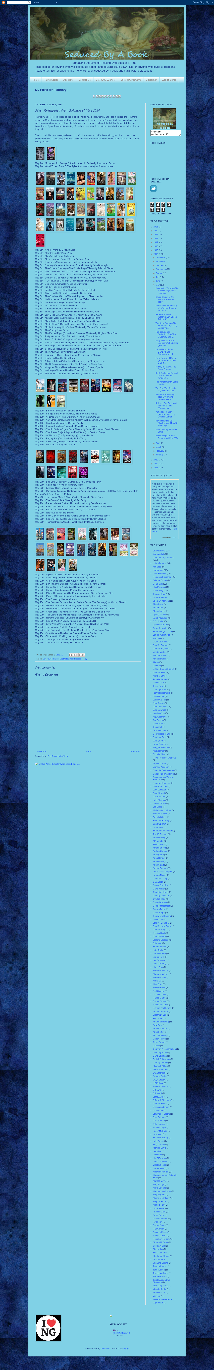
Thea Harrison (159, 1276)
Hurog (116, 1330)
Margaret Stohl (159, 977)
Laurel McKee (159, 953)
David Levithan (160, 1056)
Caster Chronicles (161, 885)
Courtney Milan (160, 1052)
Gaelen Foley (159, 909)
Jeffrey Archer (159, 1097)
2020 (156, 230)
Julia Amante (159, 1120)
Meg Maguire (159, 1195)
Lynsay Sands (159, 614)
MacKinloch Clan (161, 1172)
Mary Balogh (159, 1184)
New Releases (159, 573)
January (160, 455)
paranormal (158, 570)
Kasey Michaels (160, 1131)
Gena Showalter (160, 628)
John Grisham (159, 936)
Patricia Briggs (159, 817)
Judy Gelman (159, 1117)
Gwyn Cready (159, 1080)
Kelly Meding (159, 800)
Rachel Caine (159, 998)
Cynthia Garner (160, 625)
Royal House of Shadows (164, 758)
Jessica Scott (159, 933)
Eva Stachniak (159, 1073)
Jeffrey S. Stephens (162, 1100)
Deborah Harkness (161, 783)
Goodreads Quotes (170, 537)
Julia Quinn (158, 741)
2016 (156, 246)
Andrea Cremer (160, 851)
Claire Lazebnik (160, 642)
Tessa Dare (158, 686)
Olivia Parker (159, 1208)
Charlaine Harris (160, 892)
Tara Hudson (159, 1270)
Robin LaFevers (160, 1232)
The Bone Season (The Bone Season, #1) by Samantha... (166, 325)
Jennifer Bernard (160, 645)
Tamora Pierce (159, 1266)
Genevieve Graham (162, 916)
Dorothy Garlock (160, 1063)
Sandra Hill (158, 827)
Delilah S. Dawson (161, 1059)
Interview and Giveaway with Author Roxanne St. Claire (166, 308)
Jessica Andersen (161, 1107)
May (158, 285)
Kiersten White (159, 1148)
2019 (156, 234)
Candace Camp (160, 878)
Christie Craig (159, 594)
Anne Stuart (158, 865)
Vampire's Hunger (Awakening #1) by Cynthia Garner (165, 414)
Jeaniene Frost (160, 737)
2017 (156, 242)
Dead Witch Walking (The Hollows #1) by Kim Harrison (167, 290)
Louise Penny (159, 1168)
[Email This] (70, 655)
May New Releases (51, 659)
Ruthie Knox (158, 683)
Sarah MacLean (160, 618)
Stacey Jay (158, 1249)
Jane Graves (159, 703)
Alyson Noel (158, 844)
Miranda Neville (160, 814)
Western (156, 1296)
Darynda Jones (160, 902)
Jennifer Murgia (160, 929)
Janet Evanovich (160, 706)
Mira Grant (158, 984)
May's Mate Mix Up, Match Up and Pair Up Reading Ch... (166, 423)
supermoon (158, 1303)
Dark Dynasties (160, 689)
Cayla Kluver (159, 889)
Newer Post (41, 751)
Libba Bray (158, 967)
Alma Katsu (158, 604)
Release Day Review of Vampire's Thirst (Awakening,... (166, 405)
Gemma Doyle (159, 1076)
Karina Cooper (159, 1127)
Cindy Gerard (159, 1042)
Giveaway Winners (106, 79)
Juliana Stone (159, 796)
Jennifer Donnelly (161, 923)
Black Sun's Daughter (163, 872)
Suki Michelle (159, 1259)
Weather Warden (160, 1011)
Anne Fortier (158, 1032)
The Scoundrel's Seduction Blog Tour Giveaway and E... (165, 334)
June (158, 281)
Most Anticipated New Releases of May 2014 (166, 437)
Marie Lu (157, 981)
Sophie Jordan (159, 763)
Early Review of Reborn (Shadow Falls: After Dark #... (166, 360)
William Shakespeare (162, 1299)
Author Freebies (160, 868)
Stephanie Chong (161, 1256)
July (158, 277)
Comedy (157, 666)
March (159, 447)
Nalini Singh (158, 590)
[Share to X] (77, 655)
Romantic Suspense (162, 577)
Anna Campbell (160, 1028)
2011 (156, 467)
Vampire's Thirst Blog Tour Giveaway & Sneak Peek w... (165, 397)
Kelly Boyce (158, 1141)
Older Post (135, 751)
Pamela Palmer (160, 679)
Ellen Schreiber (160, 1069)
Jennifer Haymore (161, 648)
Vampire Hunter (160, 655)
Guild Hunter (159, 696)
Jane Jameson (159, 790)
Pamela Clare (159, 1212)
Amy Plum (157, 1025)
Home (35, 79)
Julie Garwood (159, 710)
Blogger (125, 1348)
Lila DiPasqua (159, 1158)
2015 (156, 250)
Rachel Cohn (159, 1225)
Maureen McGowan (162, 1191)
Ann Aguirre (158, 855)
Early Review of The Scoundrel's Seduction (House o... (166, 343)
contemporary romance (163, 557)
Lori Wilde (157, 807)
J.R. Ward (157, 1093)
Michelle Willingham (162, 810)
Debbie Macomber (161, 906)
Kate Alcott (158, 1134)
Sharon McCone (160, 1242)
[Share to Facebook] (80, 655)
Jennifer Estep (159, 672)
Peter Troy (157, 1222)
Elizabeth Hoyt (159, 730)
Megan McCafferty (161, 1198)
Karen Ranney (159, 744)
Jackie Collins (159, 700)
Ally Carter (158, 1018)
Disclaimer (151, 79)
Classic (156, 1046)
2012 (156, 463)
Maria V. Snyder (160, 676)
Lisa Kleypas (159, 587)
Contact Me (85, 79)
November (161, 261)
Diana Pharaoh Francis (163, 669)
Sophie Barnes (160, 652)
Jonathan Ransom (161, 1114)
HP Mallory (158, 1083)
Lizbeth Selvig (159, 1165)
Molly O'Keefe (159, 987)
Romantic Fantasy (161, 820)
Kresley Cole (159, 713)
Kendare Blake (160, 947)
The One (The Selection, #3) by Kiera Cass (166, 389)
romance (157, 567)
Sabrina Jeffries (160, 597)
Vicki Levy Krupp (160, 1286)
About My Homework (121, 1333)
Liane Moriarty (159, 964)
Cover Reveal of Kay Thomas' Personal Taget (164, 299)
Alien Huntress (159, 659)
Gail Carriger (159, 913)
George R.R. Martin (162, 734)
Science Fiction (160, 580)
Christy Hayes (159, 1039)
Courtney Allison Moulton (164, 1049)
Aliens (156, 662)
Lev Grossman (159, 960)
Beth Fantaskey (160, 1035)
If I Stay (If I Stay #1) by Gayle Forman (165, 368)
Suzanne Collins (160, 1263)
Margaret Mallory (160, 974)
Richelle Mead (159, 754)
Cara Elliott (158, 882)
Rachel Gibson (160, 1001)
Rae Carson (158, 1229)
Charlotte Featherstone (163, 770)
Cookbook (157, 727)
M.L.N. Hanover (160, 717)
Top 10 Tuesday (160, 834)
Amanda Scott (159, 848)
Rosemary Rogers (161, 1239)
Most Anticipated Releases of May (73, 659)
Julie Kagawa (159, 1124)
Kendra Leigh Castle (162, 631)
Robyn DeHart (159, 1236)
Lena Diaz (157, 1151)
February (160, 451)
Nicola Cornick (159, 994)
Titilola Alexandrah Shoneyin (161, 1281)
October (160, 265)
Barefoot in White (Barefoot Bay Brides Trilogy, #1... (166, 316)
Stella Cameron (160, 1253)
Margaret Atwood (160, 970)
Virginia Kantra (160, 1289)
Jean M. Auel (159, 793)
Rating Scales (51, 79)
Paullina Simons (160, 1218)
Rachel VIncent (160, 1005)
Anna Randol (159, 858)
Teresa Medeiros (160, 1273)
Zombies (157, 638)
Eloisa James (159, 611)
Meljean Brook (159, 1201)
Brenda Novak (159, 875)
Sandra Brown (159, 824)
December (161, 257)
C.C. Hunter (158, 621)
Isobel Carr (158, 919)
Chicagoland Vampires (163, 774)
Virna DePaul (159, 1292)
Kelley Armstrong (160, 1138)
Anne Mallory (159, 861)
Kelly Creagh (159, 1144)
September (161, 269)
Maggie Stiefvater (161, 747)
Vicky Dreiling (159, 837)
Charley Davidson (161, 895)
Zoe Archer (158, 720)
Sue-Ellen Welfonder (162, 831)
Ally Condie (158, 841)
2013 (156, 460)
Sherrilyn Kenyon (161, 601)
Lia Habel (157, 1155)
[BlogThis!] (73, 655)
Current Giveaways (131, 79)
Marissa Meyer (159, 1181)
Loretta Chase (159, 803)
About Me (68, 79)
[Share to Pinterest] (83, 655)
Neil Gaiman (158, 991)
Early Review (159, 551)
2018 (156, 238)
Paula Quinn (158, 1215)
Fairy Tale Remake (161, 693)
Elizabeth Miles (160, 1066)
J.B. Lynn (157, 1090)
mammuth (105, 1348)
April (158, 443)
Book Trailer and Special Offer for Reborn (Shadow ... (166, 375)
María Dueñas (159, 1188)
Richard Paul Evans (162, 1008)
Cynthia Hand (159, 899)
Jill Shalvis (158, 584)
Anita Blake (158, 607)
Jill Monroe (158, 1110)
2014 (156, 254)
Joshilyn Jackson (161, 940)
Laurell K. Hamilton (161, 635)
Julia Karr (157, 943)
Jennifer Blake (159, 1103)
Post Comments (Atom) (57, 756)
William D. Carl (160, 1015)
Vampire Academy (161, 767)
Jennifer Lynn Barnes (162, 926)
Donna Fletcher (160, 786)
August (159, 273)
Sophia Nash (159, 1246)
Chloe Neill (158, 724)
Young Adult (158, 554)
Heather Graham (160, 1086)
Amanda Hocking (161, 1022)
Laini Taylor (158, 950)
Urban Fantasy (159, 563)
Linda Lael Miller (160, 1161)
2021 (156, 227)
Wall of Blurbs (169, 79)
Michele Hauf (159, 1205)
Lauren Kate (158, 957)
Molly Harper (159, 751)
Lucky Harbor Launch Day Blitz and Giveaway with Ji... (165, 351)
